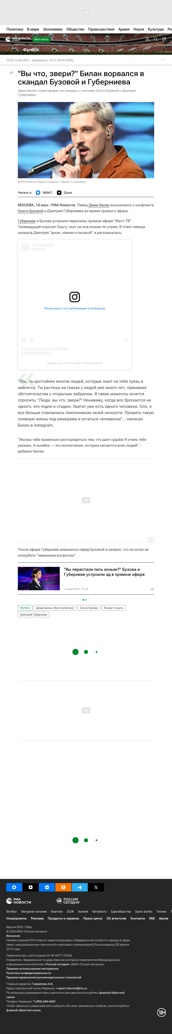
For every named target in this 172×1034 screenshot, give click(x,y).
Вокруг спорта (113, 607)
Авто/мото (99, 911)
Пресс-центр (92, 918)
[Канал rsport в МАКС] (14, 887)
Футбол (25, 607)
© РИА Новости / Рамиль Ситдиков (38, 181)
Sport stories (143, 911)
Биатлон (57, 911)
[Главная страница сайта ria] (7, 39)
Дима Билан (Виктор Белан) (55, 607)
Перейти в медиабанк (73, 181)
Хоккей (83, 911)
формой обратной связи (23, 1010)
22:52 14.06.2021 (18, 60)
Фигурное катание (34, 911)
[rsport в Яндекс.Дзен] (31, 887)
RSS (152, 918)
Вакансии (13, 935)
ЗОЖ (70, 911)
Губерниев (27, 221)
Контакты (137, 918)
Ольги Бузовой (30, 211)
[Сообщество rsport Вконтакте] (47, 887)
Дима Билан (99, 205)
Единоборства (121, 911)
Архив (163, 918)
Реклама (37, 918)
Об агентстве (116, 918)
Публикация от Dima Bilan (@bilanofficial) (75, 363)
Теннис (161, 911)
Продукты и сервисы (63, 918)
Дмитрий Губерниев (33, 614)
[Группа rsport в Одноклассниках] (63, 887)
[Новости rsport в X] (96, 887)
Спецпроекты (16, 918)
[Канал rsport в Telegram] (80, 887)
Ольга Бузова (89, 607)
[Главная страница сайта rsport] (27, 39)
